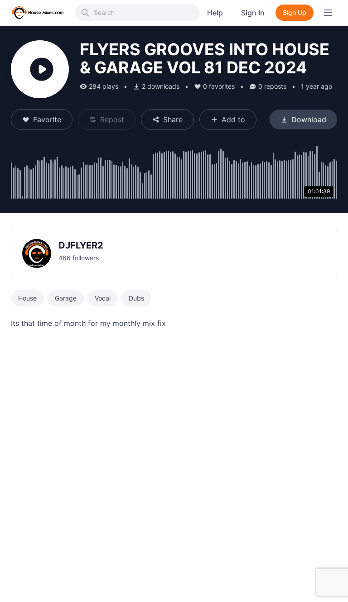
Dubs (136, 298)
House (27, 298)
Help (215, 12)
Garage (66, 298)
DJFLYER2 (80, 245)
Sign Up (294, 12)
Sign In (253, 12)
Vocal (103, 298)
